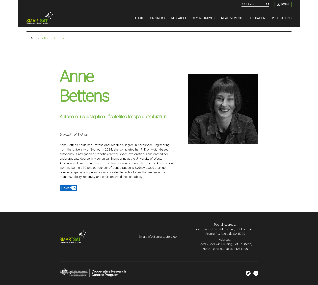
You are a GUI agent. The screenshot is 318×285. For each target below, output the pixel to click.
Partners (157, 18)
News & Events (232, 18)
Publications (282, 18)
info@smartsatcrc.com (164, 237)
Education (257, 18)
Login (285, 4)
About (139, 18)
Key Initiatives (203, 18)
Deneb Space (121, 168)
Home (31, 38)
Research (178, 18)
